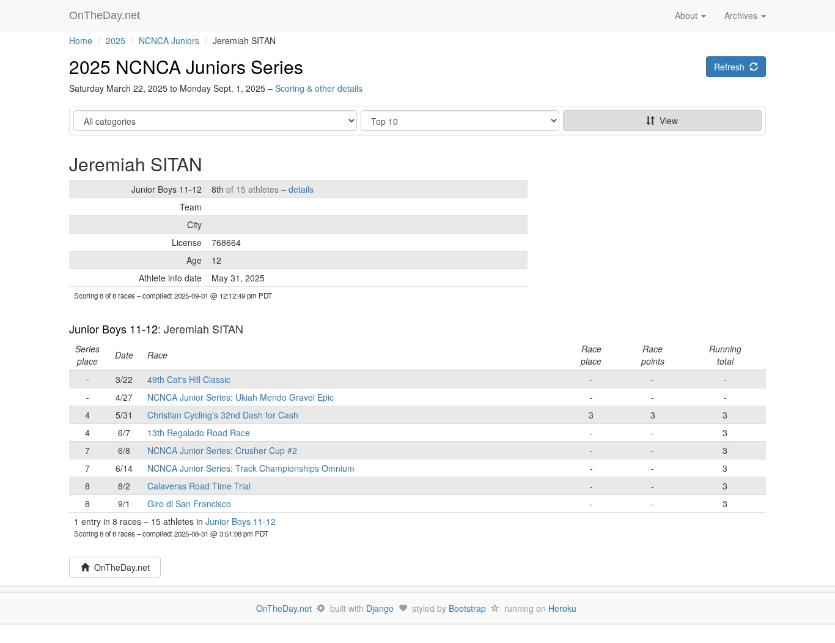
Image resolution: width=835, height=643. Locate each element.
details (301, 189)
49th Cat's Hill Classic (188, 379)
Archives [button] (742, 15)
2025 (115, 40)
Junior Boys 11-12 (113, 328)
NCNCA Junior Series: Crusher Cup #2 (222, 450)
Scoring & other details (318, 88)
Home (80, 40)
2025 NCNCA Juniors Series (186, 66)
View (666, 120)
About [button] (687, 15)
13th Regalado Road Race (198, 432)
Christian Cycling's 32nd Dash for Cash (222, 415)
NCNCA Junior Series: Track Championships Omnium (251, 468)
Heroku (562, 608)
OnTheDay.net (106, 15)
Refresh (731, 67)
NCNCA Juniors (169, 40)
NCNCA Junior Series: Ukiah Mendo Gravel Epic (240, 397)
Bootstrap (467, 608)
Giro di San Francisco (189, 503)
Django (380, 608)
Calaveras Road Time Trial (199, 486)
